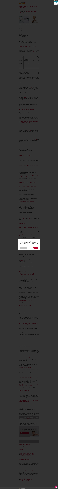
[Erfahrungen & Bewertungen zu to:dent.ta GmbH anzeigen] (56, 2)
